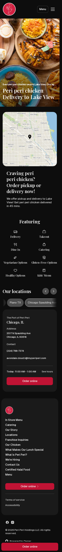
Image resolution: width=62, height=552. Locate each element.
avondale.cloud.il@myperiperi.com (26, 359)
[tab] (15, 303)
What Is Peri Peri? (16, 454)
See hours (47, 371)
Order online (29, 381)
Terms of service (15, 499)
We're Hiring (12, 459)
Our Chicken (13, 445)
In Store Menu (13, 420)
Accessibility (12, 505)
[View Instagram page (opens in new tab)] (13, 522)
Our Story (11, 430)
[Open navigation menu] (52, 9)
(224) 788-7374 (15, 351)
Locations (11, 435)
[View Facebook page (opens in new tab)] (7, 522)
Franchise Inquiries (16, 440)
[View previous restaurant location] (45, 291)
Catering (10, 425)
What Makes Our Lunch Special (24, 450)
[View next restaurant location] (53, 291)
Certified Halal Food (17, 469)
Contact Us (12, 464)
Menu (42, 9)
